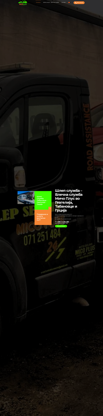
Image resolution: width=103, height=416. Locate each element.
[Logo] (22, 2)
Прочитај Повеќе (61, 226)
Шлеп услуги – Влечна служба (51, 2)
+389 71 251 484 (80, 2)
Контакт (64, 2)
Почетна (38, 2)
